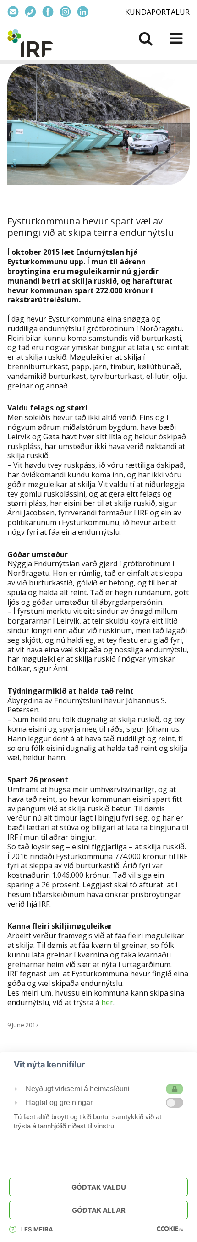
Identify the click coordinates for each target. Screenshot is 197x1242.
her (107, 1002)
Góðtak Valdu (98, 1187)
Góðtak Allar (99, 1210)
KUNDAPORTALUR (157, 12)
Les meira (37, 1229)
